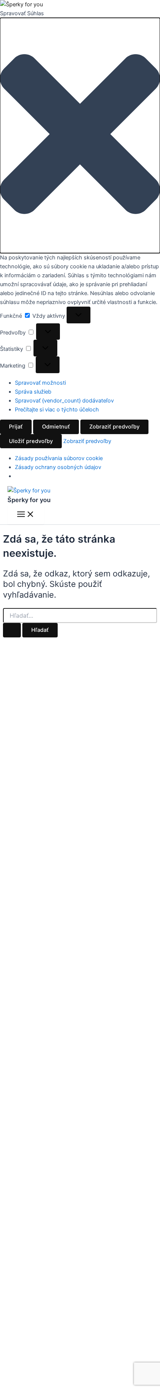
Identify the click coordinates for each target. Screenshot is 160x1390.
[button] (80, 135)
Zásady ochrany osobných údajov (58, 467)
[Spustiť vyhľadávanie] (12, 630)
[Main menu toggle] (25, 514)
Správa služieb (33, 391)
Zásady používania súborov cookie (59, 458)
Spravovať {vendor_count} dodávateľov (64, 400)
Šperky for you (29, 500)
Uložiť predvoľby (31, 441)
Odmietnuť (56, 426)
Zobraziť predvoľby (114, 426)
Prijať (16, 426)
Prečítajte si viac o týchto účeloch (57, 409)
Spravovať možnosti (40, 382)
